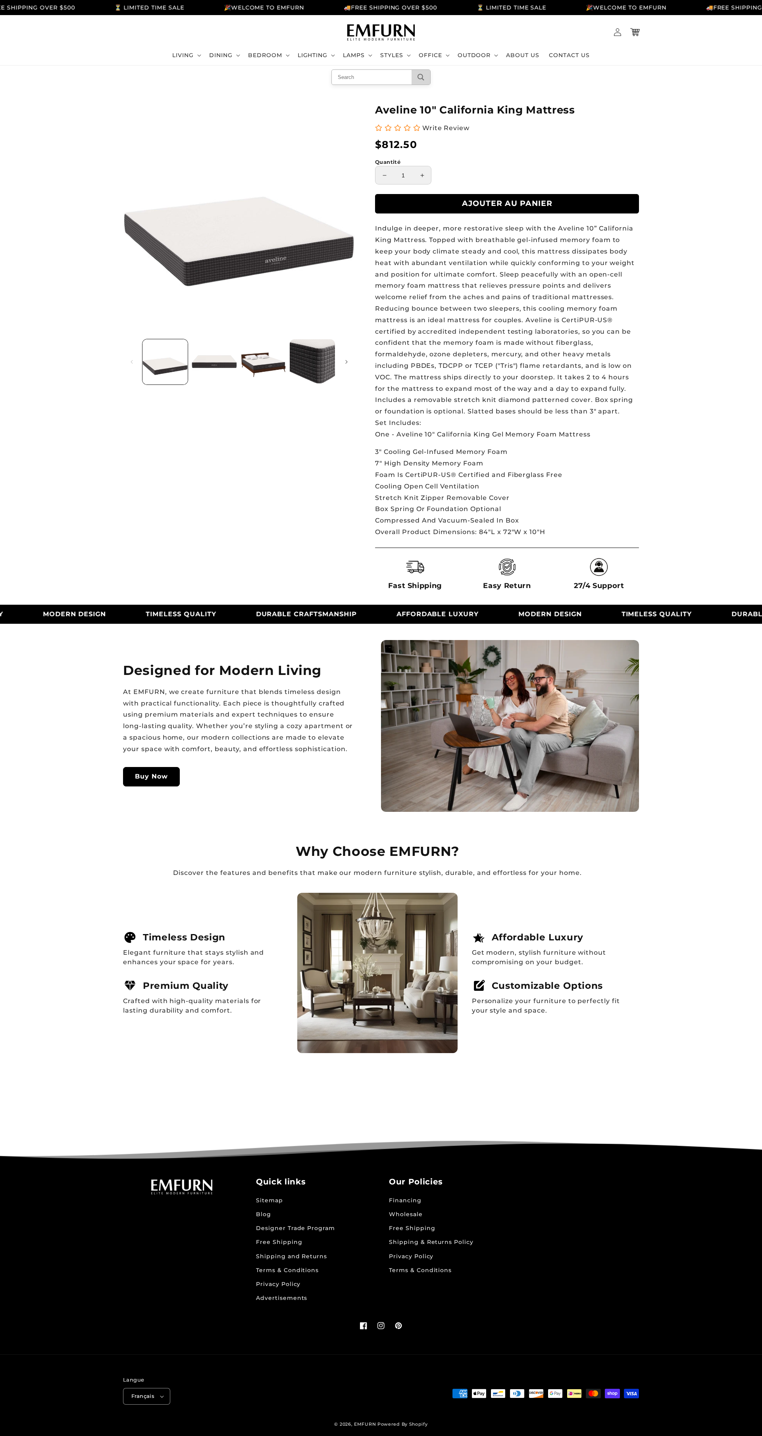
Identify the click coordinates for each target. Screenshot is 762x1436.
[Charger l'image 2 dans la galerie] (214, 361)
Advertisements (281, 1297)
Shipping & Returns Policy (431, 1242)
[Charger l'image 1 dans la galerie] (165, 361)
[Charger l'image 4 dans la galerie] (312, 361)
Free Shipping (279, 1242)
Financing (405, 1200)
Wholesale (406, 1214)
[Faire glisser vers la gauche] (131, 362)
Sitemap (269, 1200)
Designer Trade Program (295, 1228)
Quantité (387, 162)
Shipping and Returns (291, 1256)
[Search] (421, 77)
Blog (263, 1214)
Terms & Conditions (287, 1270)
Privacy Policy (278, 1284)
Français (142, 1396)
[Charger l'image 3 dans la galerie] (263, 361)
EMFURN (365, 1424)
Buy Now (151, 776)
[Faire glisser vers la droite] (346, 362)
